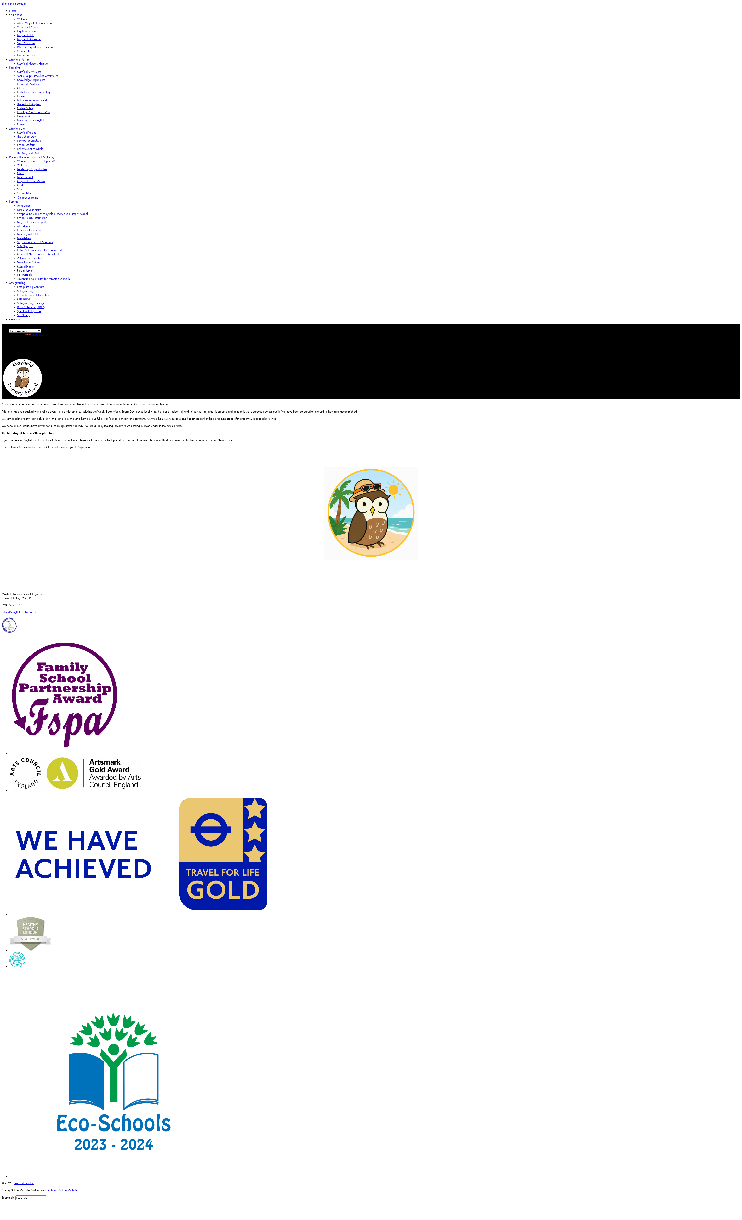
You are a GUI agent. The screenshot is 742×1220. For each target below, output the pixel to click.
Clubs (20, 173)
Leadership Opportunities (32, 169)
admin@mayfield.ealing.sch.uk (20, 612)
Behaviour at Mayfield (30, 149)
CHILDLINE (24, 299)
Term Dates (23, 206)
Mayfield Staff (25, 35)
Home (13, 11)
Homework (23, 116)
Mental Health (25, 266)
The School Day (26, 137)
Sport (20, 189)
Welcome (22, 19)
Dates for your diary (29, 210)
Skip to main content (14, 4)
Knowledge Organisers (31, 80)
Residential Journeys (29, 230)
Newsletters (24, 238)
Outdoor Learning (27, 197)
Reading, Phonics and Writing (34, 112)
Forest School (25, 177)
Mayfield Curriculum (29, 72)
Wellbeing (23, 165)
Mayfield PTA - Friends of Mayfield (38, 254)
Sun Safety (23, 315)
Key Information (26, 31)
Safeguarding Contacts (30, 287)
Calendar (14, 319)
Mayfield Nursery (19, 59)
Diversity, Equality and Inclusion (35, 47)
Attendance (24, 226)
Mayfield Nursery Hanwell (33, 63)
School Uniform (26, 145)
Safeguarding (17, 283)
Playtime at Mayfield (29, 141)
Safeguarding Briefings (30, 303)
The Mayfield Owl (28, 153)
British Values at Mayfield (32, 100)
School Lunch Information (32, 218)
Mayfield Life (17, 128)
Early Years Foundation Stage (34, 92)
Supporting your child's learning (35, 242)
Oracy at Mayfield (28, 84)
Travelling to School (28, 262)
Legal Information (24, 1183)
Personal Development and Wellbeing (31, 157)
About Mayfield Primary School (35, 23)
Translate (37, 335)
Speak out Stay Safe (29, 311)
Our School (16, 15)
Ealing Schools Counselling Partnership (40, 250)
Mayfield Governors (29, 39)
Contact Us (23, 51)
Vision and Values (27, 27)
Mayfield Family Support (31, 222)
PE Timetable (24, 275)
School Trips (24, 193)
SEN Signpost (25, 246)
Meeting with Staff (28, 234)
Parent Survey (25, 271)
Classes (21, 88)
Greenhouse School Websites (61, 1190)
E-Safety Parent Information (33, 295)
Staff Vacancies (26, 43)
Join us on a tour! (27, 55)
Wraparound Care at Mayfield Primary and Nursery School (52, 214)
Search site (8, 1197)
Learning (14, 68)
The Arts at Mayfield (29, 104)
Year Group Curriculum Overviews (37, 76)
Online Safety (25, 108)
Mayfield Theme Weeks (31, 181)
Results (21, 124)
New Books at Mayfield (31, 120)
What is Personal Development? (36, 161)
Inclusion (22, 96)
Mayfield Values (26, 132)
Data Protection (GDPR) (31, 307)
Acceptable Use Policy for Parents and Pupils (43, 279)
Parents (13, 201)
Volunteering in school (30, 258)
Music (20, 185)
